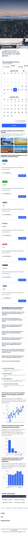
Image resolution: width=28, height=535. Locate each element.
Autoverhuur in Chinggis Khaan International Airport (8, 499)
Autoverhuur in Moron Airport (8, 502)
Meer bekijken (22, 175)
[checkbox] (22, 75)
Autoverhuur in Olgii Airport (20, 499)
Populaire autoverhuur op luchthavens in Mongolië (14, 496)
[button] (24, 2)
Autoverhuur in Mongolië (17, 508)
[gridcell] (15, 90)
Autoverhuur (8, 508)
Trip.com (2, 508)
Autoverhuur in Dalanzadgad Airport (20, 502)
